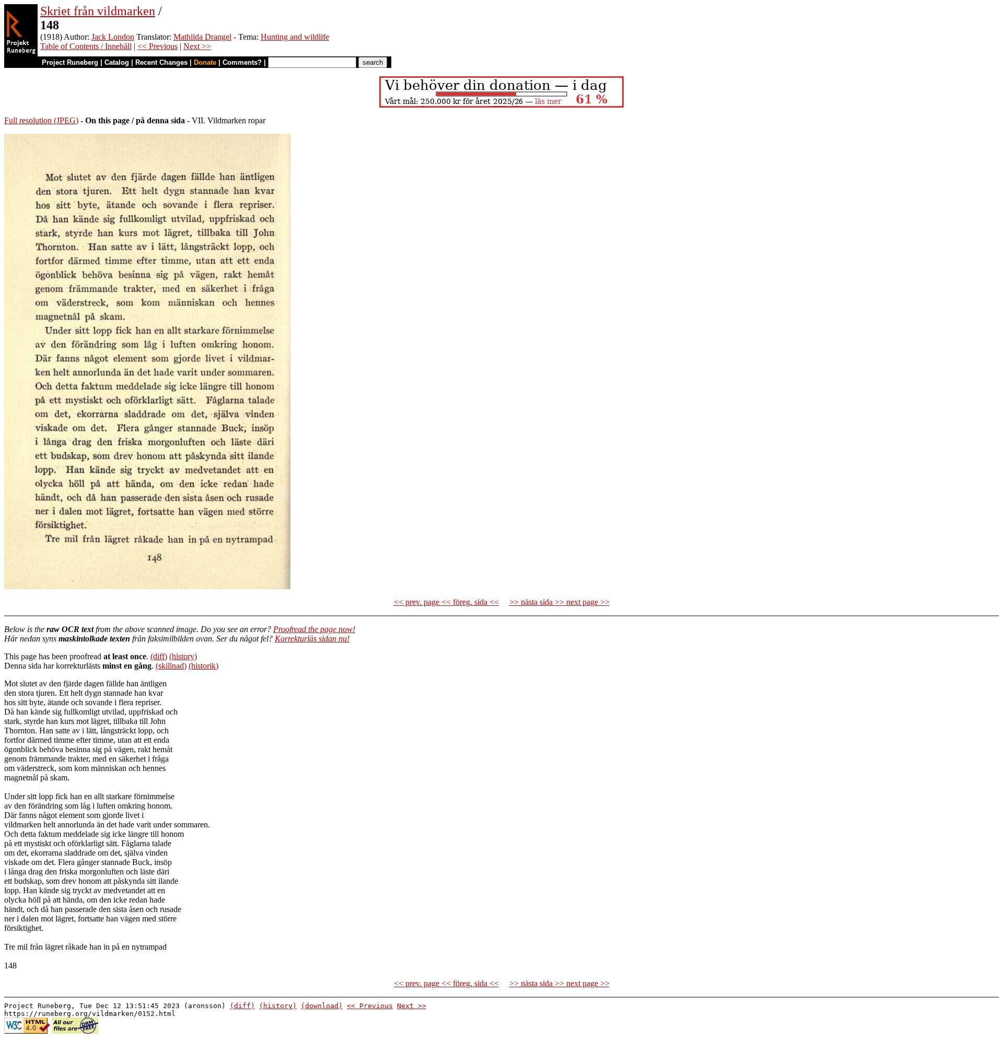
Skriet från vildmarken (97, 11)
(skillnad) (171, 665)
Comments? (242, 62)
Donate (205, 62)
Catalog (116, 62)
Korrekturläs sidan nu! (312, 638)
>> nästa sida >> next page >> (559, 602)
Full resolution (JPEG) (41, 120)
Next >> (197, 46)
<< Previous (157, 46)
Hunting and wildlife (295, 36)
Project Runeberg (70, 62)
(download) (322, 1006)
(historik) (203, 665)
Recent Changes (161, 62)
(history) (183, 656)
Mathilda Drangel (202, 36)
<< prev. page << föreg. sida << (446, 602)
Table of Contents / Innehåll (86, 46)
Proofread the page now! (314, 629)
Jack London (112, 36)
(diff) (158, 656)
